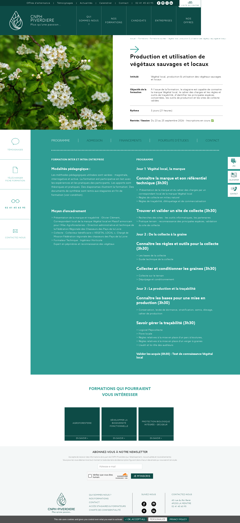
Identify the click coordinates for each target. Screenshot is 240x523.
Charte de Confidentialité (105, 510)
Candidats (138, 20)
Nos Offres (188, 20)
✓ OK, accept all (135, 519)
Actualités (86, 3)
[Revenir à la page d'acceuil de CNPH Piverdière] (61, 503)
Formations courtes (158, 38)
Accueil (133, 38)
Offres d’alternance (38, 3)
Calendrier (105, 3)
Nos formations (113, 20)
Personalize (158, 519)
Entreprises (163, 20)
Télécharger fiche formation (15, 179)
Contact (124, 3)
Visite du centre (190, 5)
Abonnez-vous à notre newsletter (120, 452)
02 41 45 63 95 (144, 3)
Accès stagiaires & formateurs (107, 506)
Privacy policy (178, 519)
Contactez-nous (15, 237)
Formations (143, 38)
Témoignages (65, 3)
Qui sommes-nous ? (89, 20)
